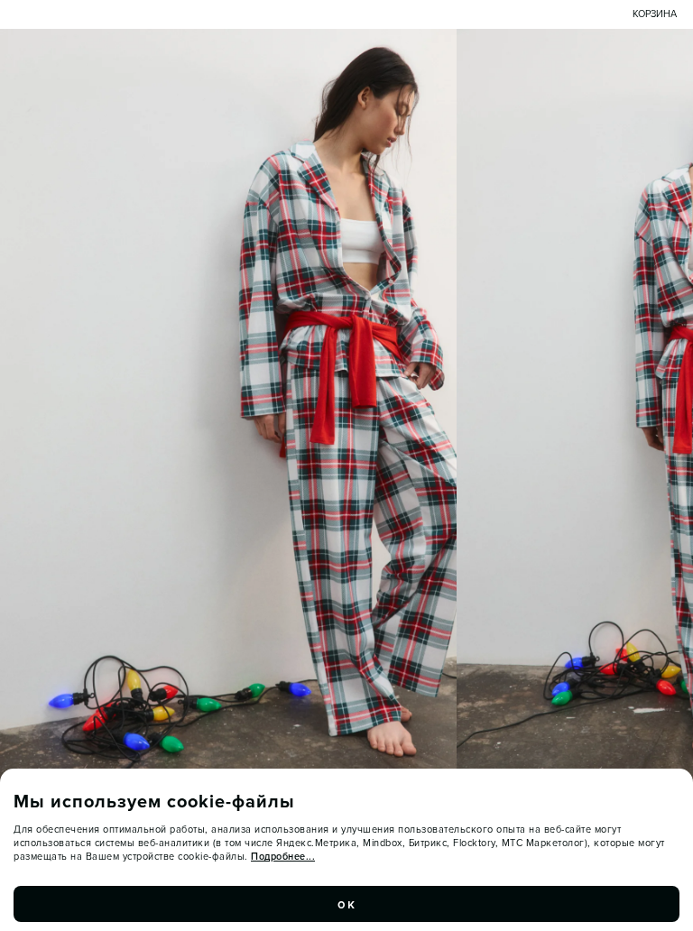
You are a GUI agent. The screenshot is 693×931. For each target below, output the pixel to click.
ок (346, 904)
